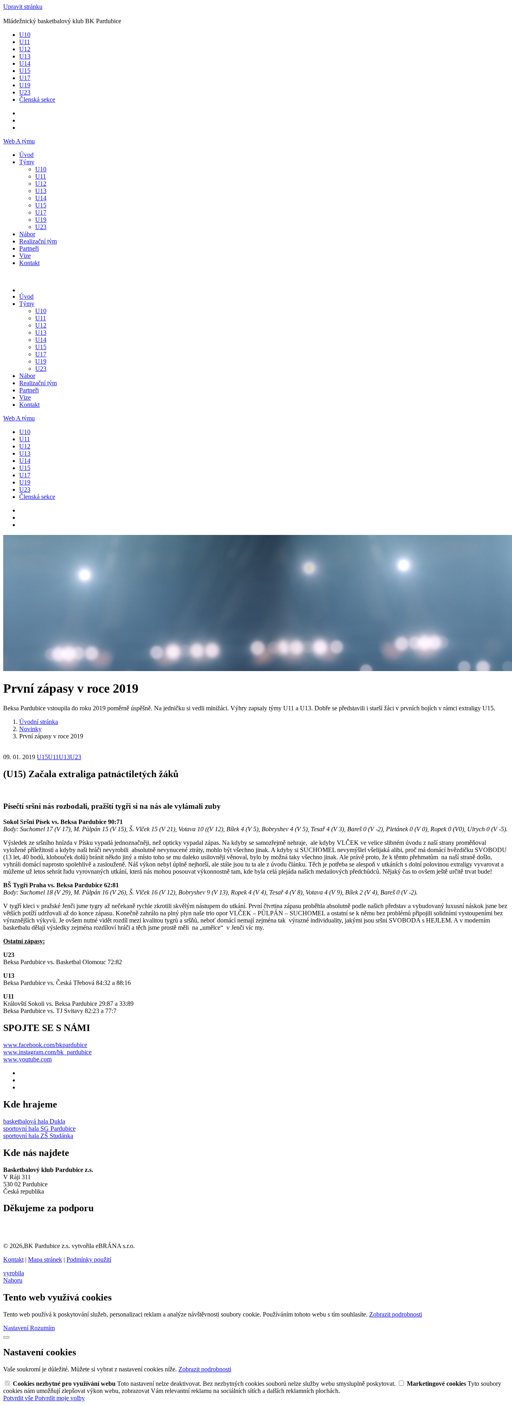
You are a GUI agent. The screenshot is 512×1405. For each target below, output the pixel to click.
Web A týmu (19, 141)
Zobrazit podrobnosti (395, 1314)
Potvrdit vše (19, 1398)
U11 (24, 41)
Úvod (26, 154)
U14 (24, 63)
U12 (24, 49)
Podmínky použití (88, 1259)
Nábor (27, 234)
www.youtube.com (27, 1059)
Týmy (26, 162)
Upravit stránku (22, 6)
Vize (25, 255)
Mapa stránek (45, 1259)
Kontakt (29, 262)
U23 (24, 92)
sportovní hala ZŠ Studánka (38, 1135)
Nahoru (12, 1280)
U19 (24, 85)
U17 (24, 77)
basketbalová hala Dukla (34, 1121)
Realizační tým (38, 241)
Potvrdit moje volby (60, 1398)
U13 (24, 56)
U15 (24, 70)
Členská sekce (37, 99)
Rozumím (42, 1328)
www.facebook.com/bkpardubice (45, 1044)
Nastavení (16, 1328)
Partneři (29, 248)
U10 (24, 34)
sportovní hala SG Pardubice (39, 1128)
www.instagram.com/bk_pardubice (47, 1052)
